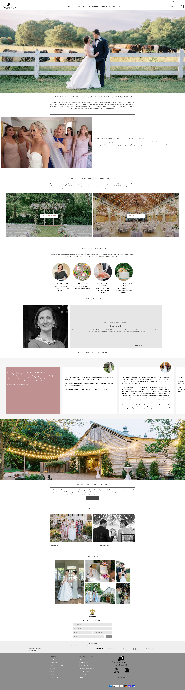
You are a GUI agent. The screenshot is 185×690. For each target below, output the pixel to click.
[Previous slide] (11, 388)
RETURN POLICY (83, 660)
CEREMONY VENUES (49, 215)
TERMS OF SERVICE (84, 672)
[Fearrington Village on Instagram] (121, 678)
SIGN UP (108, 637)
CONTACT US (82, 675)
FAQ (51, 681)
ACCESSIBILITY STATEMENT (86, 669)
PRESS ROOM (53, 672)
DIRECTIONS (82, 678)
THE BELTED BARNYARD (56, 666)
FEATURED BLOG (55, 545)
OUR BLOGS (53, 669)
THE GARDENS (54, 663)
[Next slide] (174, 388)
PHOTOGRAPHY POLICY (85, 663)
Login (177, 1)
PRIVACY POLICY (83, 666)
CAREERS (52, 675)
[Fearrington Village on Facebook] (119, 678)
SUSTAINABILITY (54, 678)
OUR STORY (53, 660)
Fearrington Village (58, 686)
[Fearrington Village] (9, 6)
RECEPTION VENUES (136, 215)
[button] (70, 6)
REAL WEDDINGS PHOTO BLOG (102, 545)
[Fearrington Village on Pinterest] (124, 678)
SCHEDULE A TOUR (92, 497)
